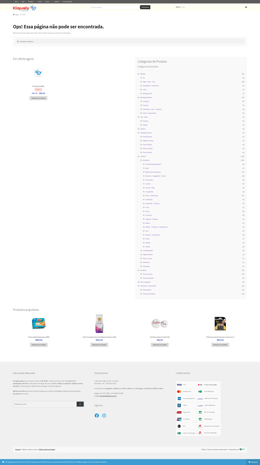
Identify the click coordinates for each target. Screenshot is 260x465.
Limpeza (143, 270)
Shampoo (146, 266)
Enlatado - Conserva (153, 203)
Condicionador (148, 250)
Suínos (148, 247)
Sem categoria (145, 282)
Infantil (143, 156)
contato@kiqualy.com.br (108, 396)
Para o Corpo (147, 258)
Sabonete (146, 262)
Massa (148, 223)
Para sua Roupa (148, 278)
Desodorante (147, 137)
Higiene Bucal (148, 254)
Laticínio (149, 215)
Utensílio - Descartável (148, 286)
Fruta (147, 211)
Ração (145, 125)
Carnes (148, 184)
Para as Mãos (147, 145)
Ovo (147, 231)
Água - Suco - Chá (149, 82)
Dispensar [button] (254, 462)
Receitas (30, 1)
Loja (23, 1)
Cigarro (143, 129)
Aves (147, 168)
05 (144, 78)
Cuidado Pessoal (146, 133)
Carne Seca (149, 180)
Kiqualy (18, 449)
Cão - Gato (144, 117)
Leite (145, 89)
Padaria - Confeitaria (153, 235)
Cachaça (146, 101)
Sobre (39, 1)
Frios (147, 207)
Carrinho (56, 1)
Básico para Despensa (153, 172)
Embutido (149, 199)
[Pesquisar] (80, 404)
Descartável (147, 290)
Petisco (145, 121)
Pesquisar (145, 7)
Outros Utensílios (149, 294)
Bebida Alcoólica (146, 97)
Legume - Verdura (152, 219)
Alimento (146, 160)
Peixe (147, 239)
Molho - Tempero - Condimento (157, 227)
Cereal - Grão (150, 188)
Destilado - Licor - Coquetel (152, 109)
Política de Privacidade (47, 449)
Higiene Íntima (148, 141)
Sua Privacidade (67, 1)
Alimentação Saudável (153, 164)
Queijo (148, 243)
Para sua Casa (147, 274)
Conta (47, 1)
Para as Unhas (148, 148)
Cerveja (145, 105)
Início (16, 1)
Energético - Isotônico (151, 86)
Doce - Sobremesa (152, 196)
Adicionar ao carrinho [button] (38, 98)
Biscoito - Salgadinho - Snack (156, 176)
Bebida (142, 74)
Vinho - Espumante (149, 113)
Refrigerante (147, 93)
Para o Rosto (147, 152)
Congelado (149, 192)
